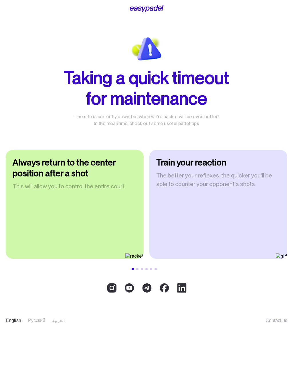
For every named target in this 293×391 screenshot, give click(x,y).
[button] (133, 269)
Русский (36, 320)
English (13, 320)
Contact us (276, 320)
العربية (58, 320)
